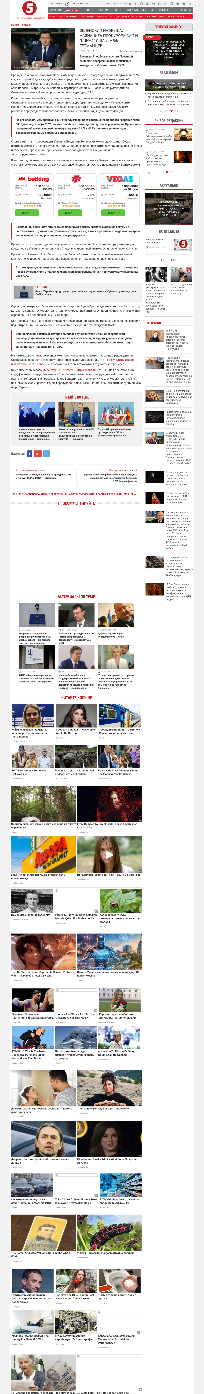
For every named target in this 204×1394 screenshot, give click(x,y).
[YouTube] (184, 3)
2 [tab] (181, 65)
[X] (166, 3)
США (133, 494)
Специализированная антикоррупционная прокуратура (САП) (56, 494)
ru (130, 3)
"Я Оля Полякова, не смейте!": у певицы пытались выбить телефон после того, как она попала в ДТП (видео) (178, 592)
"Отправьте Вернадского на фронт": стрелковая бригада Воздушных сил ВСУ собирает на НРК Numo (157, 163)
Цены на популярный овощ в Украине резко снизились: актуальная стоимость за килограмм (179, 396)
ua (125, 3)
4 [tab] (176, 111)
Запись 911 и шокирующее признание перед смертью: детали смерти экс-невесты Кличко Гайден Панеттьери (177, 339)
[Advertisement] (76, 194)
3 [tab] (171, 111)
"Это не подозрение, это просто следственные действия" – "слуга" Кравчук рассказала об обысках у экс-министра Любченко (116, 681)
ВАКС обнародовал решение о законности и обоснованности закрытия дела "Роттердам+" (36, 678)
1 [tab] (157, 65)
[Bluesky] (178, 3)
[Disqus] (76, 552)
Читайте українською (130, 50)
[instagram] (141, 3)
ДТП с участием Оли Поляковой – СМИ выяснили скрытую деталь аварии (177, 498)
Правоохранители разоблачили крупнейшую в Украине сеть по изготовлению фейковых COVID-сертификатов (110, 478)
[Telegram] (153, 3)
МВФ (126, 494)
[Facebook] (135, 3)
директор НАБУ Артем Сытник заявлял (69, 370)
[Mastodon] (172, 3)
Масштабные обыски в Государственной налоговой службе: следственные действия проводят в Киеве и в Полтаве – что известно (76, 681)
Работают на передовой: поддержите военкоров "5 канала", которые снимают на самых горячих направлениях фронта (158, 142)
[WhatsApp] (160, 3)
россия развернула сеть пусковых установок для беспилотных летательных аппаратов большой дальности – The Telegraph (179, 566)
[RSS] (190, 3)
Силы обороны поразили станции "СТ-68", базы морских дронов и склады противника (170, 97)
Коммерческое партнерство (154, 241)
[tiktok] (147, 3)
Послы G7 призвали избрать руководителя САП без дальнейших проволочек (114, 432)
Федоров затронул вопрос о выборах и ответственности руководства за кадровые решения (177, 478)
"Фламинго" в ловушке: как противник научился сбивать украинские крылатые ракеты (179, 417)
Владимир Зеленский (109, 494)
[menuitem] (55, 10)
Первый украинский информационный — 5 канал (29, 10)
